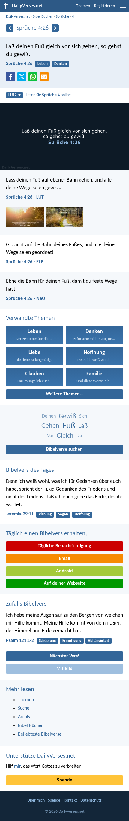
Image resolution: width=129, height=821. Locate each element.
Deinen (49, 416)
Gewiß (67, 416)
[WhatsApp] (34, 77)
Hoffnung (82, 514)
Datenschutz (91, 800)
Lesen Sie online (48, 95)
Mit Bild (64, 668)
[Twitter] (23, 78)
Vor (50, 435)
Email (64, 558)
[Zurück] (10, 28)
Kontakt (70, 800)
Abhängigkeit (98, 641)
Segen (63, 514)
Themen (83, 6)
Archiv (24, 717)
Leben (43, 64)
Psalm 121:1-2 (20, 640)
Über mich (36, 800)
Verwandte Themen (30, 318)
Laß (83, 426)
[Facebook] (11, 78)
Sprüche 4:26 (19, 63)
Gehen (50, 426)
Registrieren (104, 6)
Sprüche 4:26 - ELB (25, 262)
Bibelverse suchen (64, 449)
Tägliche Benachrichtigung (64, 546)
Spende (64, 780)
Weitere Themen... (64, 394)
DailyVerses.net (18, 17)
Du (79, 435)
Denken (60, 64)
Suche (23, 708)
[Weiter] (55, 28)
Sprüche (62, 17)
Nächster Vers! (64, 656)
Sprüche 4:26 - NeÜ (25, 298)
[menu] (123, 8)
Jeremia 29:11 (20, 514)
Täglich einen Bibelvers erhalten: (46, 534)
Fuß (68, 426)
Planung (45, 514)
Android (64, 571)
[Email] (45, 78)
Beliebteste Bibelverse (40, 734)
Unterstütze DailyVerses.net (40, 756)
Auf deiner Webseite (65, 583)
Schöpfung (47, 641)
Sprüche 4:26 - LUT (25, 197)
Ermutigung (71, 641)
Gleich (65, 436)
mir (17, 766)
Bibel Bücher (43, 17)
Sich (83, 416)
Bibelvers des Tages (30, 470)
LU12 (12, 95)
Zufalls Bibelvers (26, 604)
